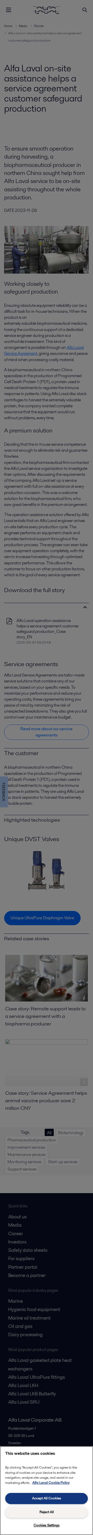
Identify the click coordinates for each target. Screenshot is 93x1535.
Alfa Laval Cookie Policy (51, 1482)
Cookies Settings (47, 1525)
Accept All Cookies (46, 1498)
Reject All (47, 1512)
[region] (46, 1490)
